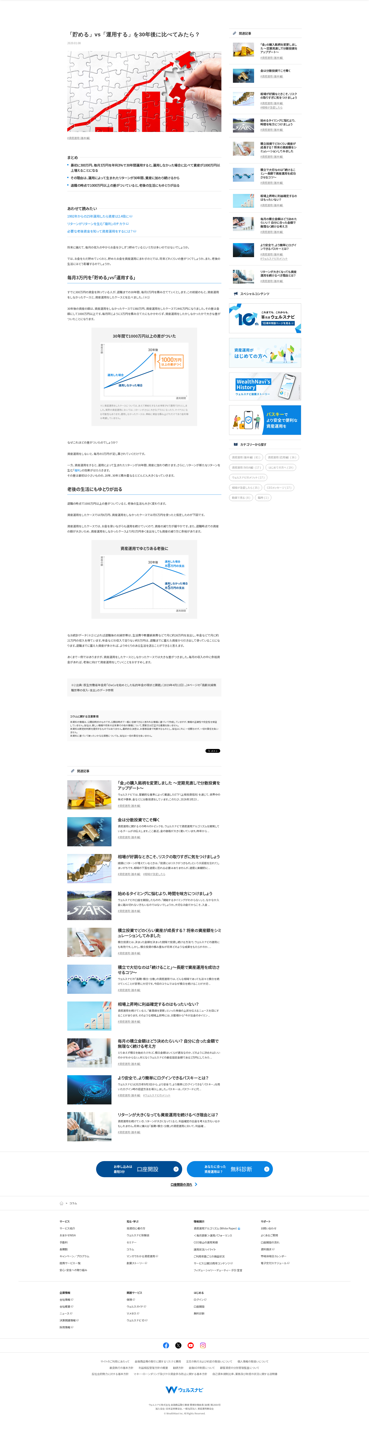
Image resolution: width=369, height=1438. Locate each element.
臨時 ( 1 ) (263, 497)
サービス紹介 (67, 1228)
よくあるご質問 (269, 1235)
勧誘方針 (178, 1368)
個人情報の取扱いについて (253, 1361)
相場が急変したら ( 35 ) (245, 488)
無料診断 (199, 1313)
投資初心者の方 (136, 1228)
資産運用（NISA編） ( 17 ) (246, 467)
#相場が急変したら (154, 874)
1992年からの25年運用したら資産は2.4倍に (98, 216)
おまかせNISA (68, 1235)
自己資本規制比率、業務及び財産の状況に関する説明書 (245, 1374)
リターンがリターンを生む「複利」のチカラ (96, 223)
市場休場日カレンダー (274, 1256)
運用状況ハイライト (205, 1249)
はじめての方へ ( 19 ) (280, 467)
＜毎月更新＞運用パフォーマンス (213, 1235)
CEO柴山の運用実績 (206, 1242)
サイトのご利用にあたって (115, 1361)
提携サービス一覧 (70, 1263)
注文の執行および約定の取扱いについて (209, 1361)
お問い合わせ (268, 1228)
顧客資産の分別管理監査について (239, 1368)
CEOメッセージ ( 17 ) (279, 488)
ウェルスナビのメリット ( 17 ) (248, 477)
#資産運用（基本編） (78, 138)
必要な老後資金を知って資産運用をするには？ (100, 231)
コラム (130, 1249)
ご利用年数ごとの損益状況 (209, 1256)
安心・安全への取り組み (73, 1270)
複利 (77, 470)
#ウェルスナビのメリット (156, 1095)
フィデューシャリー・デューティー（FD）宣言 (218, 1270)
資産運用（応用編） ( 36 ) (282, 457)
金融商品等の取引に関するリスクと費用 (158, 1361)
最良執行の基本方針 (122, 1368)
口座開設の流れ (270, 1242)
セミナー (132, 1242)
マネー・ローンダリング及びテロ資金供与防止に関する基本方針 (170, 1374)
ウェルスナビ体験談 (138, 1235)
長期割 (64, 1249)
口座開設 (199, 1306)
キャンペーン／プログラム (74, 1256)
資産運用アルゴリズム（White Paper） (215, 1228)
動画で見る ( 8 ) (241, 497)
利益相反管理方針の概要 (153, 1368)
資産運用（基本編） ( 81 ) (246, 457)
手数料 (64, 1242)
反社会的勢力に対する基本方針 (110, 1374)
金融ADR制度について (202, 1368)
